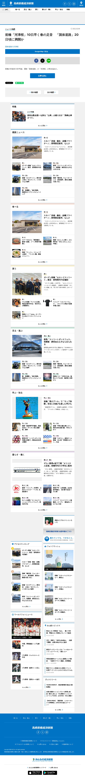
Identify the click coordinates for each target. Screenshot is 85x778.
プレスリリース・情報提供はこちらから (53, 741)
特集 (68, 9)
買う (36, 9)
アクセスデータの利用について (25, 744)
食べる (17, 9)
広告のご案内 (54, 744)
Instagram (74, 4)
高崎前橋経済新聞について (29, 741)
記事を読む (42, 76)
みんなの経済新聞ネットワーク (42, 759)
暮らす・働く (46, 9)
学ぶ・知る (59, 9)
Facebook (65, 4)
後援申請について (68, 744)
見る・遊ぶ (28, 9)
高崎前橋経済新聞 (21, 4)
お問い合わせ (42, 744)
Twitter (69, 4)
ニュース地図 (10, 29)
